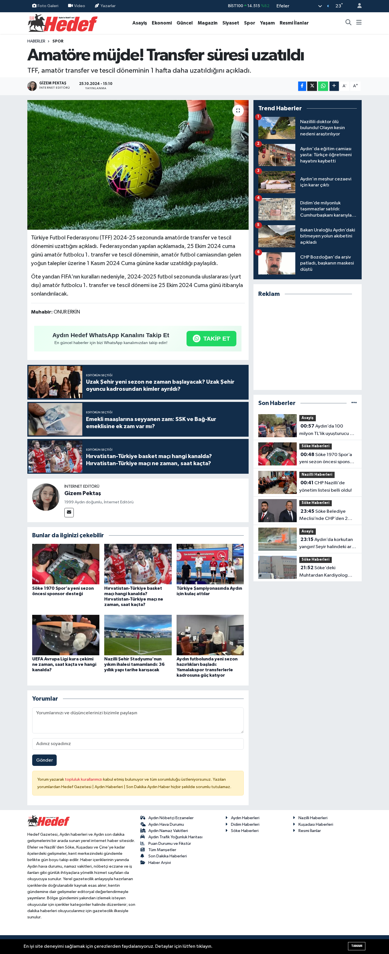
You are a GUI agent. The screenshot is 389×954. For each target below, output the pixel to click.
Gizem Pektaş (82, 493)
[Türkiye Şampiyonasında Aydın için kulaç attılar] (210, 564)
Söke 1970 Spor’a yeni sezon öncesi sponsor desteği (326, 459)
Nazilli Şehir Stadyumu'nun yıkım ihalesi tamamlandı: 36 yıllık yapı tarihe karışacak (134, 664)
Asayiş (139, 23)
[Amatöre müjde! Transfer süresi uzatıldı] (138, 165)
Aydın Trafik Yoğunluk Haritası (175, 837)
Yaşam (267, 23)
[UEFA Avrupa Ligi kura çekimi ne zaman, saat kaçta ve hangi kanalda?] (65, 634)
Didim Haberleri (245, 824)
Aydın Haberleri (245, 818)
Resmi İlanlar (294, 23)
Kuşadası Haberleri (315, 824)
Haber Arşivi (159, 863)
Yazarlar (108, 6)
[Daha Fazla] (334, 86)
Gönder (44, 760)
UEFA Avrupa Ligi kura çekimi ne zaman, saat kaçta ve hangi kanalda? (64, 664)
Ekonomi (162, 23)
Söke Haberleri (315, 446)
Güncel (185, 23)
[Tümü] (354, 403)
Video (79, 6)
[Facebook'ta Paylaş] (302, 86)
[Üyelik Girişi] (357, 6)
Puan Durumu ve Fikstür (169, 843)
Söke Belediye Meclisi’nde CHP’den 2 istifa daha (323, 515)
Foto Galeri (48, 6)
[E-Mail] (69, 512)
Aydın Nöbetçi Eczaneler (171, 818)
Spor (249, 23)
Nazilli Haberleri (317, 475)
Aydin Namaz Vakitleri (168, 831)
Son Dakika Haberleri (167, 856)
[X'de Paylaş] (312, 86)
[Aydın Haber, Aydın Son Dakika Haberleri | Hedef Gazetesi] (62, 22)
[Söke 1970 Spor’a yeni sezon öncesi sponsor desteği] (65, 564)
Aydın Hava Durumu (166, 824)
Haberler (36, 41)
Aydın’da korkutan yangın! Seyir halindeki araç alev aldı (328, 544)
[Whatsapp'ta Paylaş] (323, 86)
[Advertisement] (307, 344)
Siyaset (230, 23)
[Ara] (348, 23)
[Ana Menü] (359, 23)
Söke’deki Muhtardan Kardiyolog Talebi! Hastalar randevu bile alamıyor (325, 572)
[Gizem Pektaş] (46, 497)
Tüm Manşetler (162, 850)
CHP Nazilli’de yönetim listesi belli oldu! (325, 486)
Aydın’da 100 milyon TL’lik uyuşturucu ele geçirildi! (328, 430)
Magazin (208, 23)
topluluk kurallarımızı (84, 779)
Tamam (356, 945)
